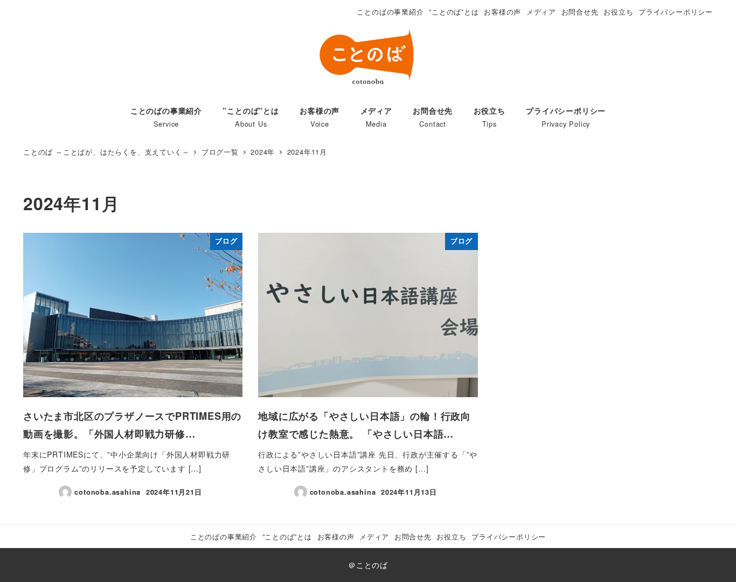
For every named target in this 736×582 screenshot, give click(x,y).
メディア (541, 11)
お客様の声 (502, 11)
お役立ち (618, 11)
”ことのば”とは (453, 11)
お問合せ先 (580, 11)
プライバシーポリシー (675, 11)
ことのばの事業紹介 (390, 11)
